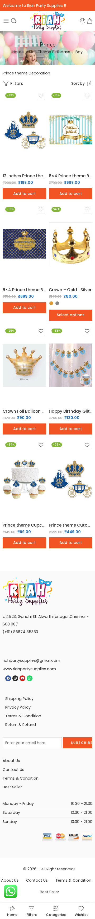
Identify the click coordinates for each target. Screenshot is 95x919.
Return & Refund (20, 724)
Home (18, 51)
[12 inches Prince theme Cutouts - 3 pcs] (24, 129)
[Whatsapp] (29, 678)
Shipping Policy (19, 698)
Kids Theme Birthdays (49, 51)
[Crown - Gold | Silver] (70, 243)
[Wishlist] (41, 96)
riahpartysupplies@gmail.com (31, 660)
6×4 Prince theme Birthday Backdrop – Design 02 (24, 289)
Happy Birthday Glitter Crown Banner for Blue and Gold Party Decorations (70, 411)
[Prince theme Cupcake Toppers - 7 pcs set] (24, 479)
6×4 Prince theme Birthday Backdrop (70, 176)
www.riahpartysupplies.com (29, 668)
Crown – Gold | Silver (70, 289)
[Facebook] (8, 678)
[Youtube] (22, 678)
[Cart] (89, 21)
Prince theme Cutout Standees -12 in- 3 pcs (70, 525)
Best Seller (12, 787)
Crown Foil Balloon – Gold (24, 411)
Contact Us (13, 769)
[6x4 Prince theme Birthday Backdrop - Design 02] (24, 243)
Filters (16, 83)
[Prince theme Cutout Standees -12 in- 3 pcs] (70, 479)
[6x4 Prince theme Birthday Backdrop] (70, 129)
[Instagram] (15, 678)
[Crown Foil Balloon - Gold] (24, 365)
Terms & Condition (23, 716)
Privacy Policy (18, 707)
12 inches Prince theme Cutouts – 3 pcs (24, 176)
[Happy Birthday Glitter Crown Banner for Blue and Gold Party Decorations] (70, 365)
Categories (56, 914)
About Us (11, 760)
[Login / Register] (82, 21)
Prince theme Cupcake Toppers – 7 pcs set (24, 525)
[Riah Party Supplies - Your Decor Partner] (47, 21)
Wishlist (81, 914)
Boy (79, 51)
